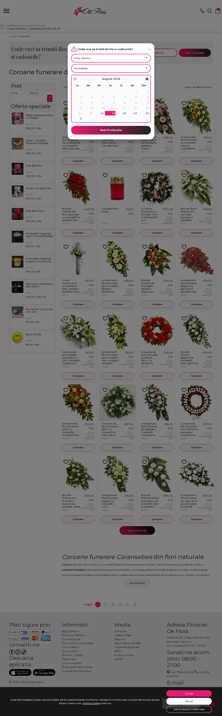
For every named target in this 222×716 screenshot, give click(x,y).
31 (81, 118)
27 (113, 113)
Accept (189, 693)
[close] (149, 49)
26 (102, 113)
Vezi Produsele (111, 130)
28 (124, 113)
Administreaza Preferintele (189, 709)
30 (147, 113)
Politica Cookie (91, 703)
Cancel (189, 701)
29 (135, 113)
